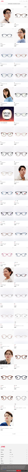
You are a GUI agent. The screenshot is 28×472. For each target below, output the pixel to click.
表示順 (25, 6)
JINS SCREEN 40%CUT (16, 103)
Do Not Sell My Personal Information (11, 470)
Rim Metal (15, 346)
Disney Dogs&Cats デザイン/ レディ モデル (5, 346)
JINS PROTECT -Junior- (3, 44)
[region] (14, 468)
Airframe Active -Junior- (3, 202)
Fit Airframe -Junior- (16, 202)
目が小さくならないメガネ (3, 387)
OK (18, 470)
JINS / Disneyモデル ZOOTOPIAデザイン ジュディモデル (7, 428)
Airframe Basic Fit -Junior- (3, 243)
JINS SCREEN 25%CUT (3, 162)
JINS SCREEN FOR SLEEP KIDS (4, 103)
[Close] (27, 465)
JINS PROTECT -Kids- (16, 44)
